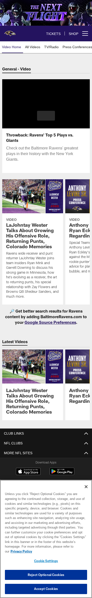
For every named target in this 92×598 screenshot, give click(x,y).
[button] (46, 116)
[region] (46, 541)
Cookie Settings (46, 561)
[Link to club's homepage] (10, 31)
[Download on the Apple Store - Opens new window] (28, 472)
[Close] (86, 491)
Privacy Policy (59, 551)
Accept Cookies (46, 589)
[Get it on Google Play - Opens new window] (62, 474)
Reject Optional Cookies (46, 575)
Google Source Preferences (50, 322)
